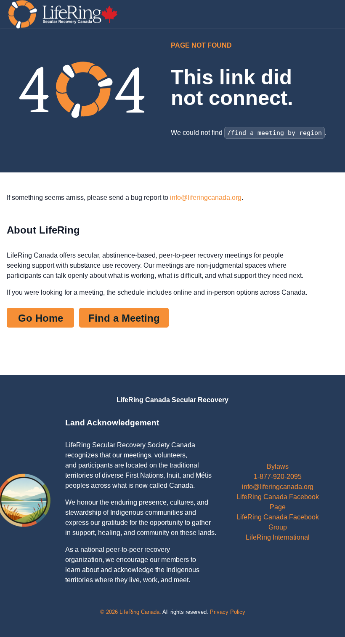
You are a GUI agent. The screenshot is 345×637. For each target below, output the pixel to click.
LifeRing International (278, 537)
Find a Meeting (124, 318)
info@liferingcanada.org (206, 197)
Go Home (40, 318)
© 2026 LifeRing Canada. (130, 612)
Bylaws (278, 466)
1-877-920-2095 (278, 476)
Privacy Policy (227, 612)
